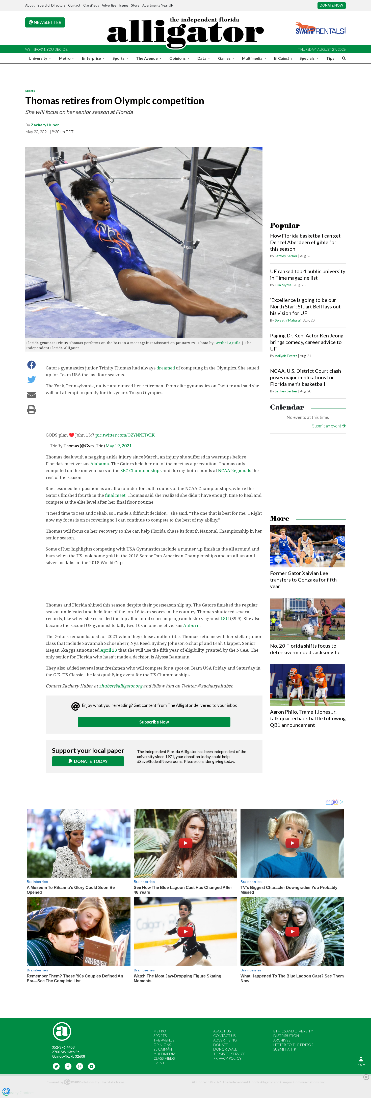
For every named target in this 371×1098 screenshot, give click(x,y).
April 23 (108, 650)
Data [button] (202, 58)
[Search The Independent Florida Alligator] (343, 58)
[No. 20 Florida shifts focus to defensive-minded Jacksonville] (307, 619)
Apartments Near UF (157, 5)
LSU (225, 618)
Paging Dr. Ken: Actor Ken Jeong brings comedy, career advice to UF (306, 342)
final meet (115, 495)
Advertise (109, 5)
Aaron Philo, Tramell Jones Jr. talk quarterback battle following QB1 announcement (308, 718)
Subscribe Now (154, 722)
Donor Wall (225, 1049)
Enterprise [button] (92, 58)
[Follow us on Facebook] (68, 1066)
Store (135, 5)
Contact (74, 5)
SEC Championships (141, 470)
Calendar (287, 407)
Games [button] (224, 58)
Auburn (191, 625)
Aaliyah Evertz (286, 356)
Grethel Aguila (228, 342)
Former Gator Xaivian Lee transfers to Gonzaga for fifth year (303, 579)
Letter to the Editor (293, 1045)
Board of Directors (51, 5)
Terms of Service (229, 1054)
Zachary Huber (45, 124)
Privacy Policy (227, 1058)
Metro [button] (65, 58)
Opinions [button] (177, 58)
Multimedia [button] (252, 58)
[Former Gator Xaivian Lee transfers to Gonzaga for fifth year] (307, 546)
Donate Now (331, 5)
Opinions (162, 1045)
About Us (222, 1031)
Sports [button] (119, 58)
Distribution (286, 1035)
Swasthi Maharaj (288, 320)
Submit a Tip (284, 1049)
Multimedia (164, 1054)
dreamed (165, 368)
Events (159, 1063)
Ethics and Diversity (293, 1031)
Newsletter (47, 22)
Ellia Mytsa (283, 285)
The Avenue (163, 1040)
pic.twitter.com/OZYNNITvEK (125, 435)
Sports (30, 91)
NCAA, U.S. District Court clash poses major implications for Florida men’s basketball (305, 377)
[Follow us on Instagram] (79, 1066)
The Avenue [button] (147, 58)
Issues (123, 5)
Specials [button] (307, 58)
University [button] (38, 58)
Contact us (224, 1035)
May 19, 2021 (119, 445)
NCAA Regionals (234, 470)
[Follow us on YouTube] (91, 1066)
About (30, 5)
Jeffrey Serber (286, 256)
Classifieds (91, 5)
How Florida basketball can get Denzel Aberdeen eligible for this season (305, 242)
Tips (330, 58)
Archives (281, 1040)
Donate (220, 1045)
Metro (159, 1031)
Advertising (225, 1040)
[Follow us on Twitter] (56, 1066)
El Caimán (283, 58)
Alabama (99, 464)
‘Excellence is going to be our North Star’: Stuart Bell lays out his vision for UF (305, 306)
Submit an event (327, 425)
